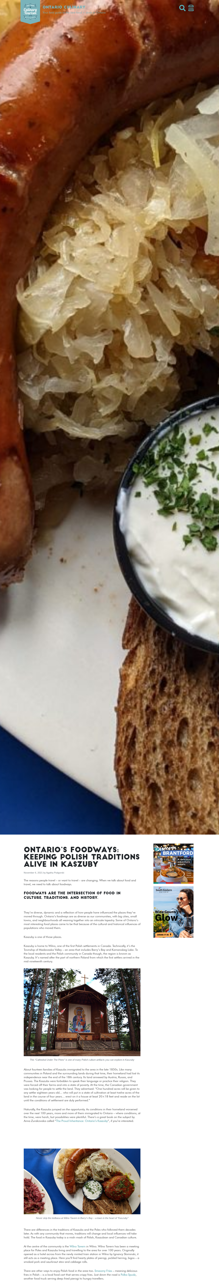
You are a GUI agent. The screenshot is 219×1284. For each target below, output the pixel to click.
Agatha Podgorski (55, 872)
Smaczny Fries (103, 1270)
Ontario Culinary (64, 7)
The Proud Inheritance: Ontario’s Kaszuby (82, 1121)
